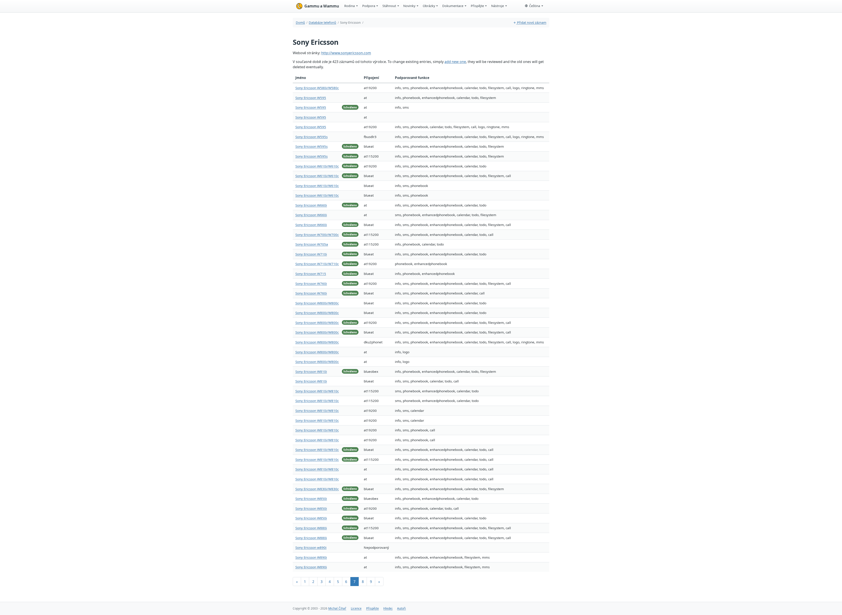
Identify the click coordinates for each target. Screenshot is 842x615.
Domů (300, 22)
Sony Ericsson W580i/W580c (317, 88)
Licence (356, 608)
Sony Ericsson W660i (311, 205)
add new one (455, 61)
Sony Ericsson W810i (311, 371)
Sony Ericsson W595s (311, 136)
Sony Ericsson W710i (311, 254)
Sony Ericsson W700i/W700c (317, 234)
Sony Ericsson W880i (311, 528)
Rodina (349, 6)
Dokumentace (452, 6)
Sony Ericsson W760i (311, 283)
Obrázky (429, 6)
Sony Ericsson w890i (310, 547)
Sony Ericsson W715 (310, 273)
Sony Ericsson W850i (311, 498)
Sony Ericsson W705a (311, 244)
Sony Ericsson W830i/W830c (317, 489)
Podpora (368, 6)
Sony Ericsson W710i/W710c (317, 264)
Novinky (409, 6)
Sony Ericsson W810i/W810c (317, 391)
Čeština (534, 6)
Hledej (387, 608)
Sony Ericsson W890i (311, 557)
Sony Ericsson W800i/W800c (317, 303)
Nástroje (497, 6)
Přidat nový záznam (531, 22)
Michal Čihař (337, 608)
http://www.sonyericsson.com (346, 52)
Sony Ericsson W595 (310, 97)
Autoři (401, 608)
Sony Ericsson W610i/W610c (317, 166)
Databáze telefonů (322, 22)
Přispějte (477, 6)
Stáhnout (389, 6)
